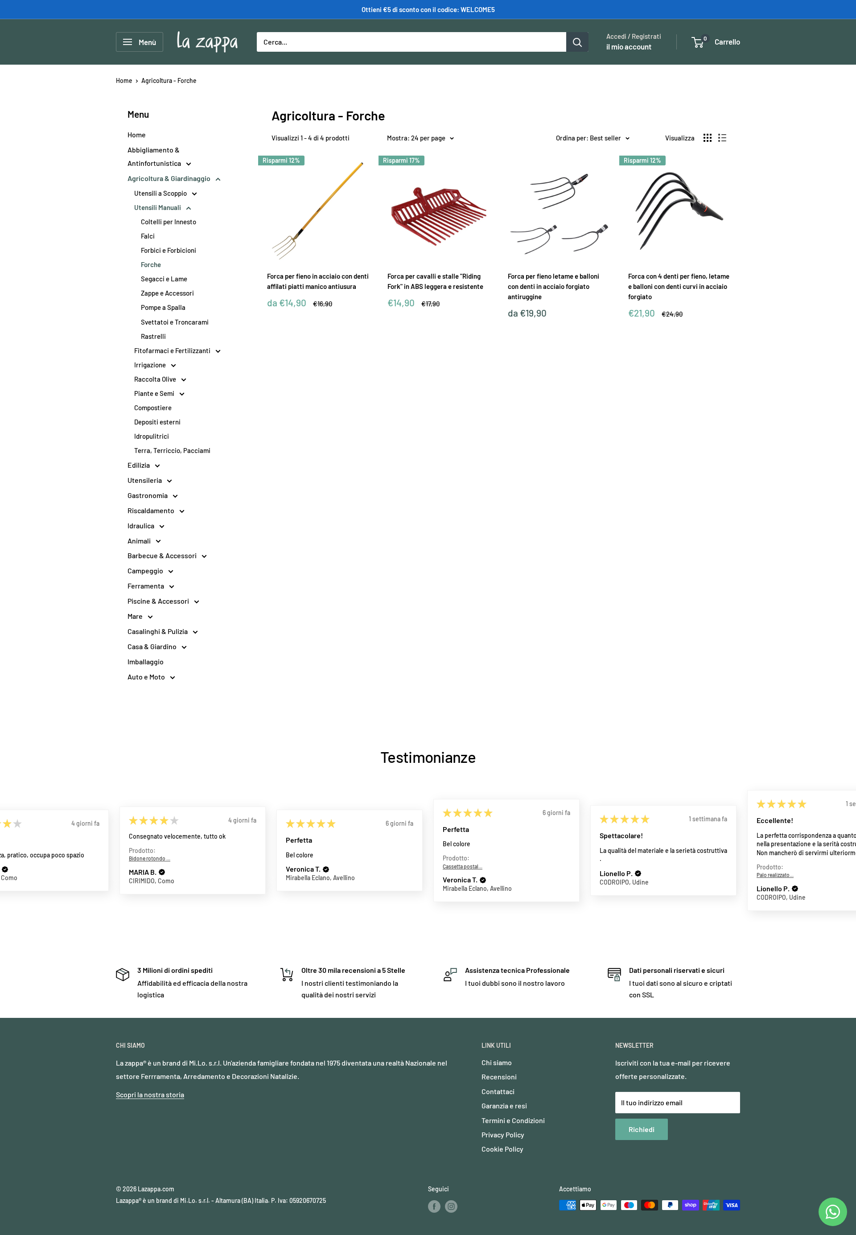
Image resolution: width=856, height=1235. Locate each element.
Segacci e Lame (164, 279)
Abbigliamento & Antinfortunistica (155, 156)
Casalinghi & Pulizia (158, 631)
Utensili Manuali (158, 207)
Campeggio (146, 570)
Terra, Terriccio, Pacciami (172, 450)
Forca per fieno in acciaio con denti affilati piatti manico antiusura (318, 281)
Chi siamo (497, 1062)
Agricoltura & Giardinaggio (170, 178)
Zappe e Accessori (167, 293)
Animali (140, 540)
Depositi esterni (157, 422)
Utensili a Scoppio (161, 193)
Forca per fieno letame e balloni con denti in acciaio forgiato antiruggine (553, 286)
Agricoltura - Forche (169, 80)
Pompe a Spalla (163, 307)
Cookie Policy (502, 1148)
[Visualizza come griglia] (708, 138)
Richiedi (641, 1129)
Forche (151, 264)
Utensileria (145, 480)
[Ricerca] (577, 42)
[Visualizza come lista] (722, 138)
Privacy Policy (503, 1134)
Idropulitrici (151, 436)
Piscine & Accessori (159, 601)
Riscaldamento (152, 510)
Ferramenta (146, 585)
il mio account (628, 46)
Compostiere (153, 407)
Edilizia (139, 465)
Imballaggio (146, 661)
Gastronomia (148, 495)
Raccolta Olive (155, 379)
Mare (136, 616)
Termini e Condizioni (513, 1120)
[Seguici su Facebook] (434, 1206)
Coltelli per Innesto (168, 222)
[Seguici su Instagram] (451, 1206)
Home (124, 80)
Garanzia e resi (504, 1105)
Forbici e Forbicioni (168, 250)
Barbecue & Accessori (163, 555)
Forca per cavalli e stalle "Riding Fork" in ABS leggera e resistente (435, 281)
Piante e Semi (155, 393)
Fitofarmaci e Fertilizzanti (173, 350)
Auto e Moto (147, 676)
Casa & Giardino (153, 646)
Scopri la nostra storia (150, 1094)
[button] (4, 869)
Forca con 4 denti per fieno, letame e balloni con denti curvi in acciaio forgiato (678, 286)
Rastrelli (153, 336)
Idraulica (142, 525)
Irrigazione (150, 365)
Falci (148, 236)
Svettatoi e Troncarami (175, 322)
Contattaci (498, 1091)
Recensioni (499, 1076)
